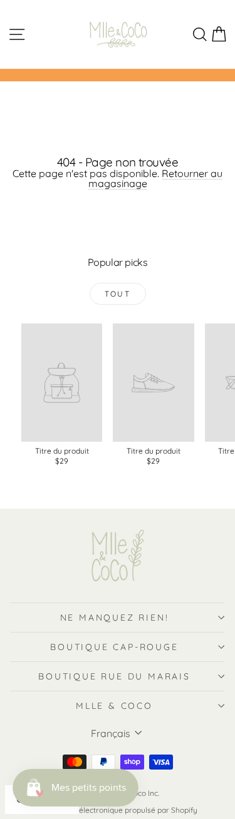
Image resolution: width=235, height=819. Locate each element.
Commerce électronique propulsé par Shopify (117, 810)
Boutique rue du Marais (114, 676)
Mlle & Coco (114, 705)
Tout (118, 293)
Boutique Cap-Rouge (114, 647)
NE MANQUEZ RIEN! (114, 617)
